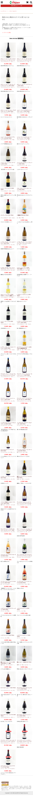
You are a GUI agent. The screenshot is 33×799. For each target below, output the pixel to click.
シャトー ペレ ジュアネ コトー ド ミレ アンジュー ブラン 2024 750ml (24, 138)
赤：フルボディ (13, 191)
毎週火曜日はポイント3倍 (16, 5)
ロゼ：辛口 (12, 139)
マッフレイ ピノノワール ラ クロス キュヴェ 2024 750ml (8, 582)
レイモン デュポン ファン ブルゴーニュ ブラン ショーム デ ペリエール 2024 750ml (24, 243)
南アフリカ (19, 452)
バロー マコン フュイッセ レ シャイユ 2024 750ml (24, 189)
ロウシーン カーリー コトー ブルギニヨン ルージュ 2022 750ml (8, 111)
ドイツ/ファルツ (4, 452)
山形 (18, 479)
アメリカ (19, 557)
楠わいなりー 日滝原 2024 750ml (24, 662)
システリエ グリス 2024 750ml (7, 635)
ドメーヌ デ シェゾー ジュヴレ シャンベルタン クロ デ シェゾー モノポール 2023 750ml (24, 741)
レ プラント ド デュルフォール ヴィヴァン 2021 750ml (24, 322)
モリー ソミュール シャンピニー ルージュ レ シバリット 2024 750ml (24, 529)
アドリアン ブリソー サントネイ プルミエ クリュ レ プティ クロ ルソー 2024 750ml (8, 741)
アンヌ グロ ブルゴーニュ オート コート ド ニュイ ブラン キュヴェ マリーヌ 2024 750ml (24, 503)
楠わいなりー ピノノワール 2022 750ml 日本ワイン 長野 (8, 663)
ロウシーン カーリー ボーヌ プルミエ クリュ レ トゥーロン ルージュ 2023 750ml (24, 60)
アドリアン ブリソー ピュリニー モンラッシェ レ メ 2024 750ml (24, 374)
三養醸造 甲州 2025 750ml (22, 215)
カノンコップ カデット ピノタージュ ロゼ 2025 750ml (24, 450)
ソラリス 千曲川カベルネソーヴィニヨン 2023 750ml (8, 503)
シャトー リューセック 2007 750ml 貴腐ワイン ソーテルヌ (23, 268)
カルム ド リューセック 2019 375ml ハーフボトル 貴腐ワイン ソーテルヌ (8, 296)
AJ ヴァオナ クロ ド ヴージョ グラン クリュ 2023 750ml (24, 688)
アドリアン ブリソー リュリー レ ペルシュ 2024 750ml (8, 399)
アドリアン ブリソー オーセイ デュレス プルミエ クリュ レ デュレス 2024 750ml (8, 375)
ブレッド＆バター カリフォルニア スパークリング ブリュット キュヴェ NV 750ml (24, 556)
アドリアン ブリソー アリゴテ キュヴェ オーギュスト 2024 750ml (24, 399)
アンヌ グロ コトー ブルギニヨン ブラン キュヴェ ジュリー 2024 (8, 529)
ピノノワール (14, 584)
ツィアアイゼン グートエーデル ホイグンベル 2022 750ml (8, 423)
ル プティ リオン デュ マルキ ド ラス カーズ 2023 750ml (8, 347)
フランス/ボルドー (5, 191)
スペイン (2, 611)
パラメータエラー (13, 11)
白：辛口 (28, 112)
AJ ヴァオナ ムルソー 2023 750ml (8, 687)
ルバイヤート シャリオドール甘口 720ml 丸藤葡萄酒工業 (24, 347)
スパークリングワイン (26, 557)
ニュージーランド (4, 557)
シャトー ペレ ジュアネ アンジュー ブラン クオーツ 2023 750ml (24, 111)
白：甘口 (28, 270)
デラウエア (29, 349)
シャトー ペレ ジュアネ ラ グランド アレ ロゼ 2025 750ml (8, 137)
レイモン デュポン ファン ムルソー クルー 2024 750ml (8, 242)
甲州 (23, 217)
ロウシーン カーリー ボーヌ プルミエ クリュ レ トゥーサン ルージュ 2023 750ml (8, 60)
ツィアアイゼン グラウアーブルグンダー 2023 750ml (24, 423)
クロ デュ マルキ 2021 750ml (7, 215)
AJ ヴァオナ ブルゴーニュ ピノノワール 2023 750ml (24, 715)
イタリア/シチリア (21, 165)
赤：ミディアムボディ (5, 584)
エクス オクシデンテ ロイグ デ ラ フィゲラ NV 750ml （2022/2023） (8, 767)
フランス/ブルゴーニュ (5, 61)
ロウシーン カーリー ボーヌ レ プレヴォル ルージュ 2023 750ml (8, 85)
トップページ (3, 11)
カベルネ (13, 504)
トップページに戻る (6, 32)
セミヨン (26, 664)
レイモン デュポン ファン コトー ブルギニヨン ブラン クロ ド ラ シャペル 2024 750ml (8, 269)
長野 (2, 504)
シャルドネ (24, 244)
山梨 (18, 349)
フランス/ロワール (21, 112)
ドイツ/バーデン (4, 425)
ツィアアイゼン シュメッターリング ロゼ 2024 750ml (24, 582)
